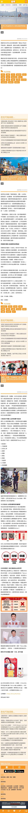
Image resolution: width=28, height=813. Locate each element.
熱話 (11, 777)
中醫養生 (21, 786)
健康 (2, 5)
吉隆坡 (24, 79)
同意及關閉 (14, 807)
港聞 (2, 32)
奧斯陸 (11, 82)
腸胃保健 (15, 788)
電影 (21, 306)
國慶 (3, 311)
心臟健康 (10, 788)
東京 (8, 77)
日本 (13, 74)
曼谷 (8, 79)
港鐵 (13, 309)
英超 (25, 309)
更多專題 (19, 789)
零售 (15, 306)
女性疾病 (3, 789)
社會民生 (4, 306)
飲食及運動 (9, 786)
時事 (20, 5)
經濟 (10, 306)
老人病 (8, 789)
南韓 (3, 77)
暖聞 (14, 777)
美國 (8, 74)
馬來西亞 (14, 77)
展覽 (3, 309)
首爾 (3, 79)
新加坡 (19, 74)
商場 (8, 309)
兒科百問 (21, 788)
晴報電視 (8, 5)
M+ (14, 311)
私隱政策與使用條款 (15, 804)
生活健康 (15, 786)
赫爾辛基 (4, 82)
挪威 (13, 79)
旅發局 (9, 311)
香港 (3, 74)
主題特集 (14, 5)
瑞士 (21, 77)
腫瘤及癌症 (4, 788)
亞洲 (25, 74)
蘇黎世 (17, 82)
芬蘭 (18, 79)
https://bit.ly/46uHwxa (13, 694)
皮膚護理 (13, 789)
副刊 (24, 5)
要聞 (7, 777)
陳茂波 (19, 309)
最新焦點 (3, 777)
